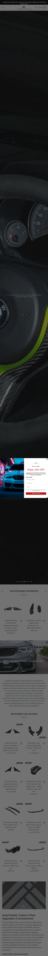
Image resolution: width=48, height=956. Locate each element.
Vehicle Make (29, 477)
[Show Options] (45, 479)
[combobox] (35, 479)
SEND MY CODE (36, 493)
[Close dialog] (46, 459)
